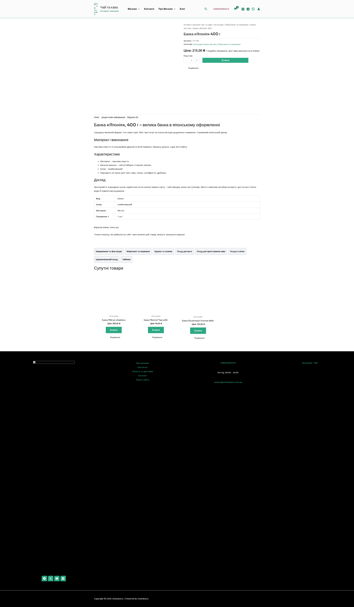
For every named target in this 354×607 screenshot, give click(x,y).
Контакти (149, 9)
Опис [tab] (96, 117)
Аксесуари (218, 24)
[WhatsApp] (253, 9)
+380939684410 (221, 8)
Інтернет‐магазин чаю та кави (198, 24)
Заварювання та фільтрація (109, 251)
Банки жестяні (210, 44)
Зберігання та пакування (236, 24)
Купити (225, 60)
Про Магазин (166, 9)
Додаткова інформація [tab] (113, 117)
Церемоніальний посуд (107, 259)
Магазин (132, 9)
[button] (138, 9)
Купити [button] (102, 309)
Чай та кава (109, 7)
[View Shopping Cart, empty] (236, 9)
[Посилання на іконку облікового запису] (258, 9)
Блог (182, 9)
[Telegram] (248, 9)
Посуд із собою (237, 251)
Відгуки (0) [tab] (132, 117)
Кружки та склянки (163, 251)
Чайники (126, 259)
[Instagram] (242, 9)
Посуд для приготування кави (211, 251)
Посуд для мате (184, 251)
